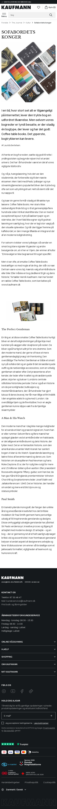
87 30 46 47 (15, 597)
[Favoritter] (38, 7)
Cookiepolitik (49, 782)
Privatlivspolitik (49, 728)
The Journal (17, 22)
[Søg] (51, 15)
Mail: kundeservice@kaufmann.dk (18, 600)
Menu (4, 16)
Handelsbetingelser (10, 782)
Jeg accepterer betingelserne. (19, 723)
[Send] (51, 716)
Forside (4, 22)
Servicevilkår (9, 731)
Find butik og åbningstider (14, 604)
